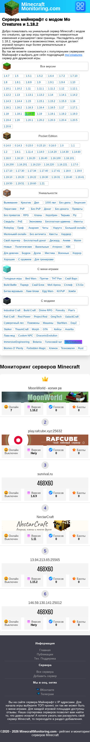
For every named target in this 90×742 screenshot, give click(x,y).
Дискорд (54, 240)
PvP (22, 209)
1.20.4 (62, 120)
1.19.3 (73, 114)
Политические (23, 247)
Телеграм (47, 694)
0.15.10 (41, 145)
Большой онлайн (75, 228)
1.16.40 (43, 158)
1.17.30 (20, 171)
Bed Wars (30, 278)
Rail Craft (9, 316)
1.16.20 (31, 158)
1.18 (6, 114)
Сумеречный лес (14, 323)
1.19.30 (44, 177)
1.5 (16, 76)
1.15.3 (62, 101)
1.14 (50, 95)
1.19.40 (68, 177)
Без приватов (12, 215)
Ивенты (78, 221)
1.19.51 (20, 183)
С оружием (24, 259)
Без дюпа (65, 202)
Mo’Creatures (73, 342)
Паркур (24, 285)
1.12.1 (73, 88)
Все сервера (45, 671)
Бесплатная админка (57, 221)
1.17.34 (32, 171)
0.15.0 (29, 145)
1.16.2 (18, 107)
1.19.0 (78, 171)
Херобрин (51, 215)
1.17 (61, 107)
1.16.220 (49, 164)
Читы (45, 228)
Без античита (38, 234)
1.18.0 (67, 171)
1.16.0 (7, 158)
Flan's (71, 310)
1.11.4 (29, 152)
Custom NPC (25, 335)
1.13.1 (29, 95)
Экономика (35, 221)
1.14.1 (62, 95)
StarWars (62, 323)
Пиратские (10, 209)
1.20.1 (29, 120)
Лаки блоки (32, 291)
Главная (45, 650)
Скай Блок (38, 285)
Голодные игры (13, 278)
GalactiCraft (71, 316)
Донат (47, 209)
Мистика (50, 253)
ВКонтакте (46, 689)
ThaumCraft (21, 329)
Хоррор (76, 253)
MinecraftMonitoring (40, 6)
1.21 (42, 183)
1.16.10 (19, 158)
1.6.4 (51, 76)
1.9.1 (51, 82)
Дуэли (37, 253)
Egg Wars (47, 291)
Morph (35, 329)
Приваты (77, 209)
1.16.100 (56, 158)
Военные (63, 253)
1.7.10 (73, 76)
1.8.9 (29, 82)
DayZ (74, 323)
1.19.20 (20, 177)
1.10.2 (18, 88)
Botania (37, 342)
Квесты (53, 234)
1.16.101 (69, 158)
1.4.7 (6, 76)
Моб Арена (54, 285)
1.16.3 (29, 107)
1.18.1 (18, 114)
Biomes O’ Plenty (13, 348)
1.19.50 (8, 183)
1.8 (5, 82)
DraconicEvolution (46, 335)
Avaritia (69, 329)
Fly (74, 215)
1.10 (72, 82)
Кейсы (58, 329)
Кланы (38, 215)
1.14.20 (52, 152)
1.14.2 (73, 95)
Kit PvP (61, 291)
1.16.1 (7, 107)
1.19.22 (32, 177)
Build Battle (10, 285)
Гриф (20, 228)
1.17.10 (8, 171)
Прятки (44, 278)
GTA (45, 329)
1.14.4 (18, 101)
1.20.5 (73, 120)
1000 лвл (50, 202)
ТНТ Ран (57, 278)
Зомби (72, 291)
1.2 (5, 152)
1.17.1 (73, 107)
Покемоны (33, 323)
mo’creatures (73, 54)
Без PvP (36, 209)
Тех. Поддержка (45, 658)
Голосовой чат (53, 342)
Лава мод (9, 335)
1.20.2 (40, 120)
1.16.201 (22, 164)
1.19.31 (55, 177)
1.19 (39, 114)
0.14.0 (7, 145)
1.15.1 (40, 101)
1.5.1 (29, 76)
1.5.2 (40, 76)
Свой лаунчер (12, 240)
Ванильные (42, 247)
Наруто (57, 228)
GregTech (56, 316)
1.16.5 (51, 107)
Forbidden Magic (36, 348)
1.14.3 (7, 101)
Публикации (45, 654)
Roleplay (9, 228)
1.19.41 (80, 177)
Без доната (62, 209)
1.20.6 (7, 126)
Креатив (26, 202)
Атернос (57, 247)
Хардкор (66, 234)
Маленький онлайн (15, 234)
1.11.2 (51, 88)
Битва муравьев (13, 291)
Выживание (11, 202)
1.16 (72, 101)
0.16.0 (52, 145)
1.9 (39, 82)
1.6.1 (18, 152)
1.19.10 (8, 177)
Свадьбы (9, 221)
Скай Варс (71, 278)
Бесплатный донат (35, 240)
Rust (80, 348)
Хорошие (9, 259)
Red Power (24, 316)
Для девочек (11, 253)
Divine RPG (45, 310)
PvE (20, 221)
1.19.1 (51, 114)
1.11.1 (40, 88)
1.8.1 (18, 82)
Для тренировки (44, 259)
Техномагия (68, 348)
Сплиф (68, 285)
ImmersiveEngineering (17, 342)
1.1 (73, 145)
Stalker (8, 329)
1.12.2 (7, 95)
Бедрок (26, 253)
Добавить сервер (45, 676)
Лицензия (80, 202)
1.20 (17, 120)
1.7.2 (62, 76)
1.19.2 (62, 114)
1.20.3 (51, 120)
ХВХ (68, 247)
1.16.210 (36, 164)
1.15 (28, 101)
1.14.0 (40, 152)
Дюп (36, 202)
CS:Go (80, 285)
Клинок (53, 348)
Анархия (33, 228)
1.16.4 (40, 107)
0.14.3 (18, 145)
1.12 (61, 88)
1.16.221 (62, 164)
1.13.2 (40, 95)
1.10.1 (7, 88)
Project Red (40, 316)
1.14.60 (76, 152)
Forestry (60, 310)
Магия (77, 240)
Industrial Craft (12, 310)
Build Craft (30, 310)
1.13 (17, 95)
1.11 (28, 88)
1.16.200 (9, 164)
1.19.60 (32, 183)
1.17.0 (74, 164)
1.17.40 (44, 171)
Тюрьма (65, 215)
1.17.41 (55, 171)
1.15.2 (51, 101)
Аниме (67, 240)
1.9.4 (62, 82)
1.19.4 (7, 120)
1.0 (62, 145)
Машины (48, 323)
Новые (8, 247)
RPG (26, 215)
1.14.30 (64, 152)
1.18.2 (29, 114)
